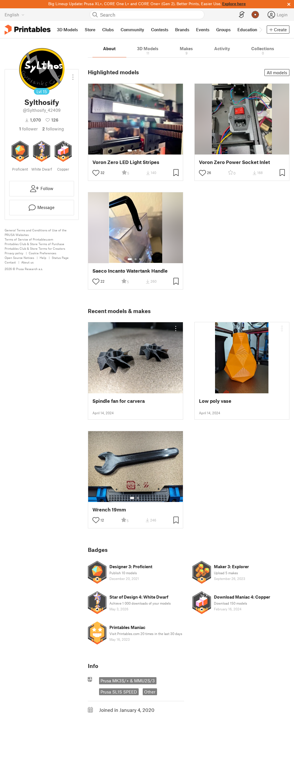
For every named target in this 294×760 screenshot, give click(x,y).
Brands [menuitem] (182, 29)
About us (27, 262)
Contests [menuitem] (159, 29)
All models (277, 72)
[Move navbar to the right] (260, 29)
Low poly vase (215, 401)
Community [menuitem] (132, 29)
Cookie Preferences (42, 253)
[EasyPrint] (241, 15)
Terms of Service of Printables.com (29, 239)
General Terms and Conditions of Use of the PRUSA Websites (36, 232)
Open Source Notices (19, 257)
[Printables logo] (28, 30)
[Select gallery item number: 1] (129, 150)
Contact (10, 262)
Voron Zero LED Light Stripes (125, 162)
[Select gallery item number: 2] (135, 150)
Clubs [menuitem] (108, 29)
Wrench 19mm (109, 509)
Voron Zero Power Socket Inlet (234, 162)
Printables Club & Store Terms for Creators (35, 248)
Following (53, 128)
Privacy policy (14, 253)
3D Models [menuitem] (67, 29)
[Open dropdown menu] (73, 75)
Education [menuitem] (247, 29)
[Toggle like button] (95, 172)
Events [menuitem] (202, 29)
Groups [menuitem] (223, 29)
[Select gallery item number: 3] (140, 150)
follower (28, 128)
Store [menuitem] (90, 29)
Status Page (60, 257)
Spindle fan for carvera (118, 401)
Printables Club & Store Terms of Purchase (34, 244)
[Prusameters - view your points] (255, 14)
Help (43, 257)
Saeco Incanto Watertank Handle (130, 270)
